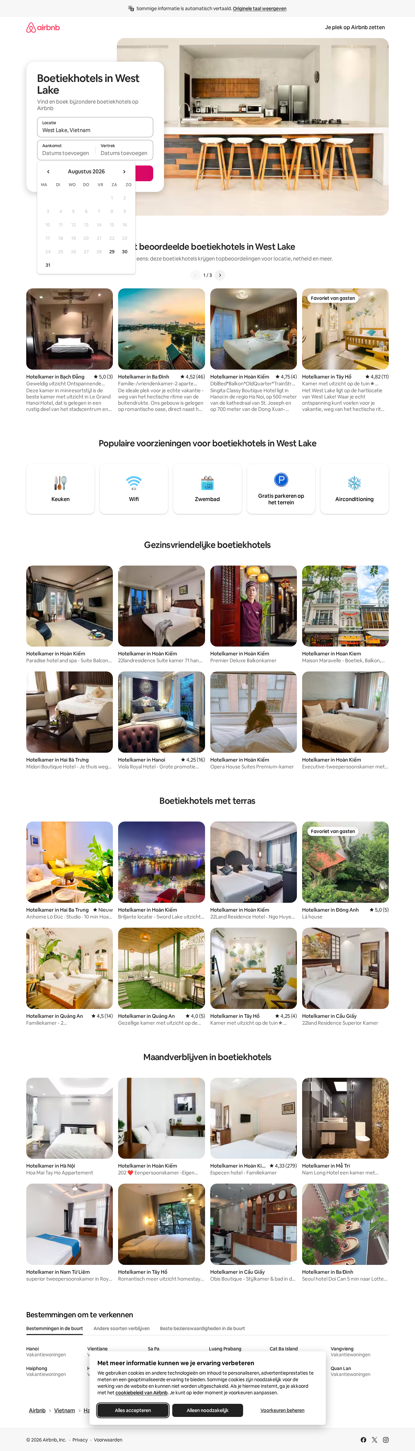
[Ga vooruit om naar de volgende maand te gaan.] (124, 172)
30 (125, 252)
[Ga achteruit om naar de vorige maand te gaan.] (49, 172)
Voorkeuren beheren (282, 1410)
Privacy (80, 1440)
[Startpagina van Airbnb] (43, 27)
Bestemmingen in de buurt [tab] (54, 1328)
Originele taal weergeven (259, 8)
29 (111, 252)
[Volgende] (220, 275)
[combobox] (95, 130)
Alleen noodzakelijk (208, 1410)
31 (48, 265)
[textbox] (66, 153)
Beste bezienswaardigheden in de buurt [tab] (202, 1328)
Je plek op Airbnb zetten (355, 27)
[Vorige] (195, 275)
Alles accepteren (133, 1410)
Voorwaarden (108, 1440)
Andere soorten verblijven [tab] (121, 1328)
